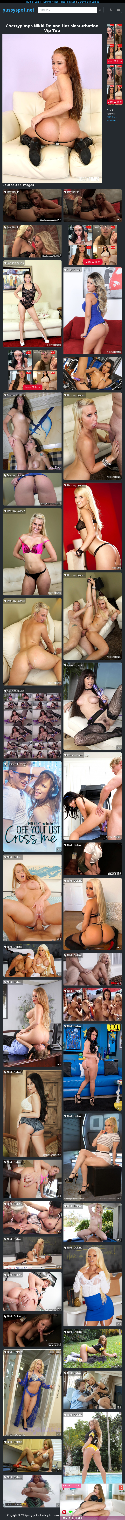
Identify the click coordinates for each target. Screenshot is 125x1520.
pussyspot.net (18, 10)
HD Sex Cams (33, 1)
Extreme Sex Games (88, 1)
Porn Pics (112, 120)
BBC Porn (112, 117)
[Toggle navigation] (118, 10)
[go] (100, 10)
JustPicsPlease (50, 1)
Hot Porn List (68, 1)
